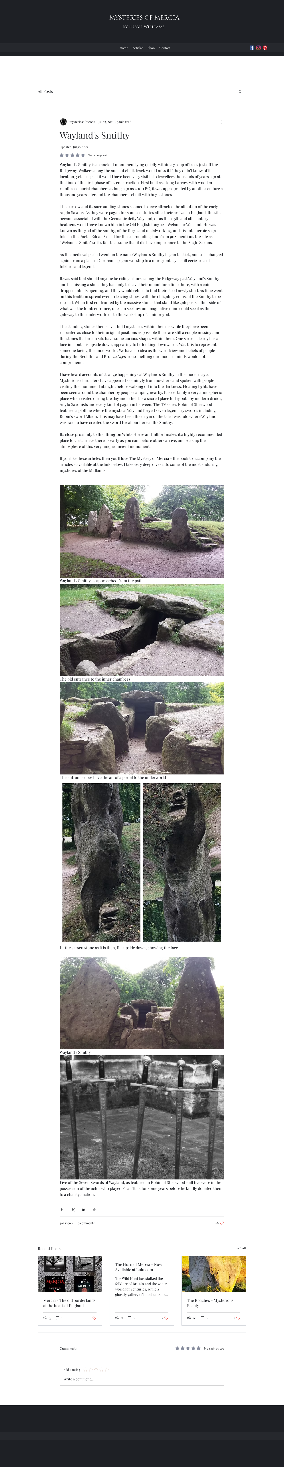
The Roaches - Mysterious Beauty (210, 1303)
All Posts (45, 91)
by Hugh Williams (143, 27)
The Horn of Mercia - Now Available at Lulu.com (138, 1267)
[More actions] (221, 122)
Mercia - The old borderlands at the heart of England (69, 1303)
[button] (240, 91)
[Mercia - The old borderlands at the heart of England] (70, 1274)
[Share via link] (94, 1209)
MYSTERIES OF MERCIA (143, 18)
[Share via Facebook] (62, 1209)
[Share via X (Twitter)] (73, 1209)
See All (241, 1248)
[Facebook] (252, 48)
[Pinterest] (265, 48)
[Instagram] (258, 48)
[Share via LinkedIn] (83, 1209)
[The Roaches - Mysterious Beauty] (214, 1274)
